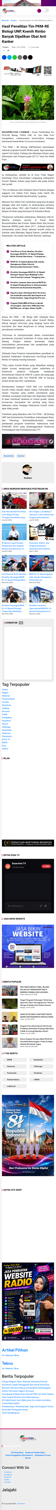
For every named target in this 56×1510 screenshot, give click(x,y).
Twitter (6, 1480)
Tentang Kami (17, 1452)
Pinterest (7, 1477)
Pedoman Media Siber (35, 1452)
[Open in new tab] (45, 906)
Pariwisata (7, 736)
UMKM (5, 748)
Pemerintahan (8, 699)
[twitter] (9, 57)
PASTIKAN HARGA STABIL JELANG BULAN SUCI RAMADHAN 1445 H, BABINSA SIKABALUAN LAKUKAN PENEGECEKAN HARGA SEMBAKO (34, 989)
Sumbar (14, 20)
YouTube (7, 1482)
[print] (20, 57)
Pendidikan (7, 717)
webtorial (11, 1086)
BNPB (4, 742)
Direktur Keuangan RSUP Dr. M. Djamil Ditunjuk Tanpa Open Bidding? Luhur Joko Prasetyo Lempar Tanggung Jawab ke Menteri (28, 275)
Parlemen (6, 733)
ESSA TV (6, 739)
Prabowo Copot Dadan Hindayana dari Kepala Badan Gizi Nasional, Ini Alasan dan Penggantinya (14, 546)
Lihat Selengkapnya (11, 1412)
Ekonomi (6, 711)
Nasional (6, 695)
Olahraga (6, 727)
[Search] (53, 3)
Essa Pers (21, 1503)
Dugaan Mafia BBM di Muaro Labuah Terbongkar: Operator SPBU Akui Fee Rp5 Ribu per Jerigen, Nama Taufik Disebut (27, 306)
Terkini (5, 689)
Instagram (8, 1474)
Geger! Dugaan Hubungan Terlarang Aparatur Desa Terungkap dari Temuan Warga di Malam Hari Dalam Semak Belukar (37, 1002)
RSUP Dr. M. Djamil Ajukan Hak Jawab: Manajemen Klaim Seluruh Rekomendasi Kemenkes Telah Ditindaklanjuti (27, 264)
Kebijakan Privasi (43, 1455)
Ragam (5, 692)
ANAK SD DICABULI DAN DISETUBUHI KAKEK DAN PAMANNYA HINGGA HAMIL (37, 1015)
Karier (28, 1458)
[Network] (39, 11)
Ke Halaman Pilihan (10, 1355)
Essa (4, 745)
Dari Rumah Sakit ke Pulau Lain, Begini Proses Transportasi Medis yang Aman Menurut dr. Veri (14, 514)
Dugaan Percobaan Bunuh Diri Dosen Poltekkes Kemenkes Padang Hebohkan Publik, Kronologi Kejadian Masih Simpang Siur (37, 1028)
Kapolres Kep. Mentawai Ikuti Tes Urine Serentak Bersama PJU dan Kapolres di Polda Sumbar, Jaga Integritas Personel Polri (28, 295)
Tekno (7, 1363)
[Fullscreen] (41, 906)
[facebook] (4, 57)
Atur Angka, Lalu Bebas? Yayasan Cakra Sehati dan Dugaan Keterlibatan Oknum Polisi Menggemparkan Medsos (41, 514)
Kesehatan (9, 456)
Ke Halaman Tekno (10, 1368)
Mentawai (6, 705)
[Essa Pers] (9, 11)
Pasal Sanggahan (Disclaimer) (19, 1455)
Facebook (8, 1472)
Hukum (5, 723)
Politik (4, 714)
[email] (25, 57)
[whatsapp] (14, 57)
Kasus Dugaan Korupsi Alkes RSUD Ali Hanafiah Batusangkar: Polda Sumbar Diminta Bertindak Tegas (36, 1041)
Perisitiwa (6, 720)
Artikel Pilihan (15, 1350)
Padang (5, 708)
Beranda (5, 20)
